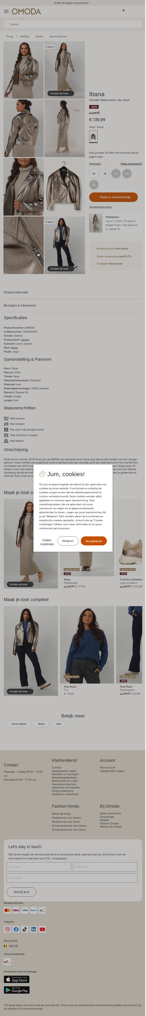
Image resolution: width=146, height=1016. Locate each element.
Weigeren (66, 540)
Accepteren (92, 541)
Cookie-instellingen (46, 541)
